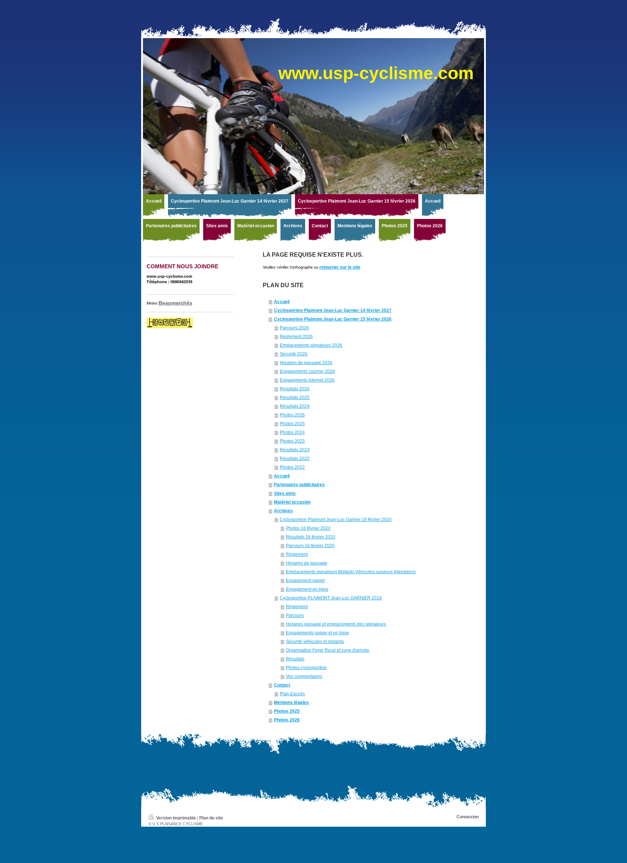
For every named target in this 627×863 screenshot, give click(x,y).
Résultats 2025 (295, 397)
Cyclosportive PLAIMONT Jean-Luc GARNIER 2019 (331, 598)
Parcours (295, 615)
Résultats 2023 (295, 449)
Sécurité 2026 (293, 354)
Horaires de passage (306, 563)
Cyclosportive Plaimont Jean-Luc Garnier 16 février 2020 (336, 519)
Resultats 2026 (295, 388)
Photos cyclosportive (306, 667)
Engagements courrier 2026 (307, 371)
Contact (282, 685)
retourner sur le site (339, 267)
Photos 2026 (292, 415)
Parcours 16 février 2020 (310, 545)
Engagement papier (305, 580)
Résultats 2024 (295, 406)
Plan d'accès (292, 693)
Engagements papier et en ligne (317, 632)
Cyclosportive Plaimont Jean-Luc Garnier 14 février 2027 (333, 310)
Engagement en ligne (307, 589)
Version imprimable (176, 818)
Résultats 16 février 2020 (310, 537)
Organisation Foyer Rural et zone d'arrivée (327, 650)
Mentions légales (291, 702)
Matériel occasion (292, 502)
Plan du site (211, 818)
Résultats (295, 659)
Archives (283, 510)
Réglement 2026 (296, 336)
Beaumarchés (175, 303)
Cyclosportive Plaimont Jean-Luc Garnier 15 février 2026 (333, 319)
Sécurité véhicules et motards (315, 641)
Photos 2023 (292, 441)
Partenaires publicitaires (299, 484)
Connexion (467, 816)
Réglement (297, 554)
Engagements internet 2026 (307, 380)
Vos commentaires (304, 676)
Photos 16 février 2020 (308, 528)
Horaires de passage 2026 (306, 362)
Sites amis (285, 493)
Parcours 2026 (294, 327)
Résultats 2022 (295, 458)
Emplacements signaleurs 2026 (311, 345)
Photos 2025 (292, 423)
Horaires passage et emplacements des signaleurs (336, 624)
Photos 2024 (292, 432)
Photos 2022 (292, 467)
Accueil (282, 301)
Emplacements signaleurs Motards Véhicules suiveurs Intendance (351, 571)
